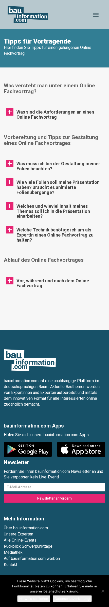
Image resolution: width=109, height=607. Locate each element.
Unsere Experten (18, 534)
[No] (102, 591)
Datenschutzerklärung (72, 599)
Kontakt (10, 564)
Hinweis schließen (33, 599)
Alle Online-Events (20, 540)
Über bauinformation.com (26, 528)
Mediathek (13, 552)
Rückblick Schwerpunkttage (28, 546)
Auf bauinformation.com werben (32, 558)
